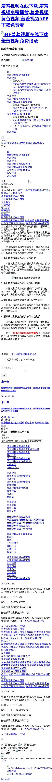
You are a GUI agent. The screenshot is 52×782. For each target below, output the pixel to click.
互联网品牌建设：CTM (13, 734)
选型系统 (11, 176)
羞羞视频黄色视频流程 (18, 458)
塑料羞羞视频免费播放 (18, 482)
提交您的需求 (35, 441)
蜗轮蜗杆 (36, 87)
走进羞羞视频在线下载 (24, 120)
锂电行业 (42, 108)
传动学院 (11, 132)
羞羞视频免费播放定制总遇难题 (23, 449)
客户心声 (22, 123)
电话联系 (27, 774)
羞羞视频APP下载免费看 (19, 102)
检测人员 (11, 511)
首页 (9, 71)
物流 (22, 108)
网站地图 (5, 779)
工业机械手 (31, 108)
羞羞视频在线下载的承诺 (19, 528)
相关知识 (17, 193)
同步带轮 (41, 84)
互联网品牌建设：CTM (13, 626)
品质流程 (11, 505)
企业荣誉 (41, 120)
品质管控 (11, 96)
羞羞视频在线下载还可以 (19, 461)
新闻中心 (27, 126)
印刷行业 (18, 111)
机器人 (16, 108)
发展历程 (5, 205)
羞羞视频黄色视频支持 (18, 99)
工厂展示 (18, 126)
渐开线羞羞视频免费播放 (23, 354)
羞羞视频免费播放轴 (23, 90)
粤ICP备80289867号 (34, 621)
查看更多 (17, 93)
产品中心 (11, 78)
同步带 (47, 90)
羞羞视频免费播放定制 (18, 75)
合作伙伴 (11, 464)
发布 (4, 375)
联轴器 (10, 497)
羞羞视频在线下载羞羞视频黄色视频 (25, 522)
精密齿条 (39, 90)
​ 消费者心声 (13, 467)
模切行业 (27, 111)
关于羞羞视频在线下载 (18, 114)
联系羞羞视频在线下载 (12, 217)
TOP (3, 761)
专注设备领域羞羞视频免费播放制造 (25, 519)
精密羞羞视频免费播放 (24, 84)
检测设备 (11, 508)
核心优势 (11, 455)
